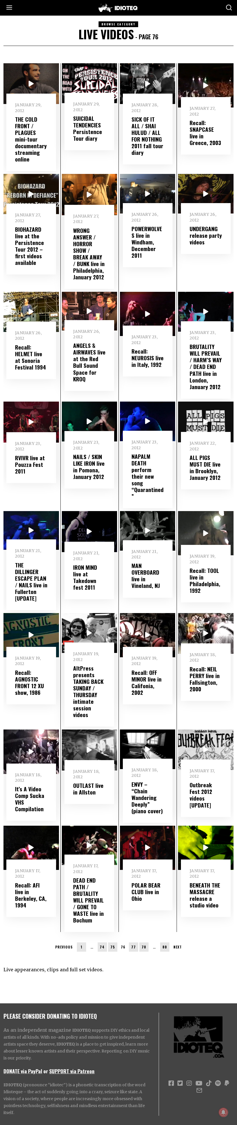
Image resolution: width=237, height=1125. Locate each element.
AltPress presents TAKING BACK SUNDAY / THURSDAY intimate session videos (88, 691)
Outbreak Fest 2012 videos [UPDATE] (201, 795)
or (45, 1071)
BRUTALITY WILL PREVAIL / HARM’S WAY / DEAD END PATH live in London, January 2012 (206, 366)
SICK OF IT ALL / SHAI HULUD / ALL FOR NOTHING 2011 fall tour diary (147, 136)
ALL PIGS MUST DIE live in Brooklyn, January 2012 (205, 467)
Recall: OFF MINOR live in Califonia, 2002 (147, 682)
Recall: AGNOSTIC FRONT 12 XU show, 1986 (29, 682)
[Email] (199, 1090)
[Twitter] (180, 1083)
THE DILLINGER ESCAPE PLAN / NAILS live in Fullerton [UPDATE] (31, 581)
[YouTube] (199, 1083)
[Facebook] (171, 1083)
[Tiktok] (209, 1083)
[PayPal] (227, 1083)
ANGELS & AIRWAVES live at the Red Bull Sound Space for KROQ (89, 362)
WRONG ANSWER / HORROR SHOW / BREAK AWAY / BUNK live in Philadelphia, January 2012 (89, 253)
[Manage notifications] (223, 1112)
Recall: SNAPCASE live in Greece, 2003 (205, 132)
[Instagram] (189, 1083)
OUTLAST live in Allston (88, 788)
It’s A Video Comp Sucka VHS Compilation (29, 799)
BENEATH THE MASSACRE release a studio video (205, 895)
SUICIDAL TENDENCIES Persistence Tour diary (87, 128)
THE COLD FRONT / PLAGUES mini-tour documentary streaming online (31, 139)
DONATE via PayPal (22, 1071)
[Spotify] (218, 1083)
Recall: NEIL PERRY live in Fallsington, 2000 (205, 679)
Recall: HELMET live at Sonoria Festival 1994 (30, 357)
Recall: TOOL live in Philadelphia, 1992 (205, 580)
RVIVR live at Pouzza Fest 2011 (30, 464)
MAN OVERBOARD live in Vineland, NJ (146, 575)
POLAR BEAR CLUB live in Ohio (146, 892)
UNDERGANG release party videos (206, 235)
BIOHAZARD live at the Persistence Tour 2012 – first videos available (29, 246)
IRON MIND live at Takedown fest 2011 (85, 577)
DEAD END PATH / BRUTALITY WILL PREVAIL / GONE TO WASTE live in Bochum (88, 900)
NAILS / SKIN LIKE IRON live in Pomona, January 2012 (89, 466)
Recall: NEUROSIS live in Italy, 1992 (148, 358)
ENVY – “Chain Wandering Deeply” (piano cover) (147, 797)
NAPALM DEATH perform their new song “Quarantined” (148, 476)
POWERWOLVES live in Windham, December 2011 (147, 241)
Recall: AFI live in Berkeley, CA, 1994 (31, 895)
